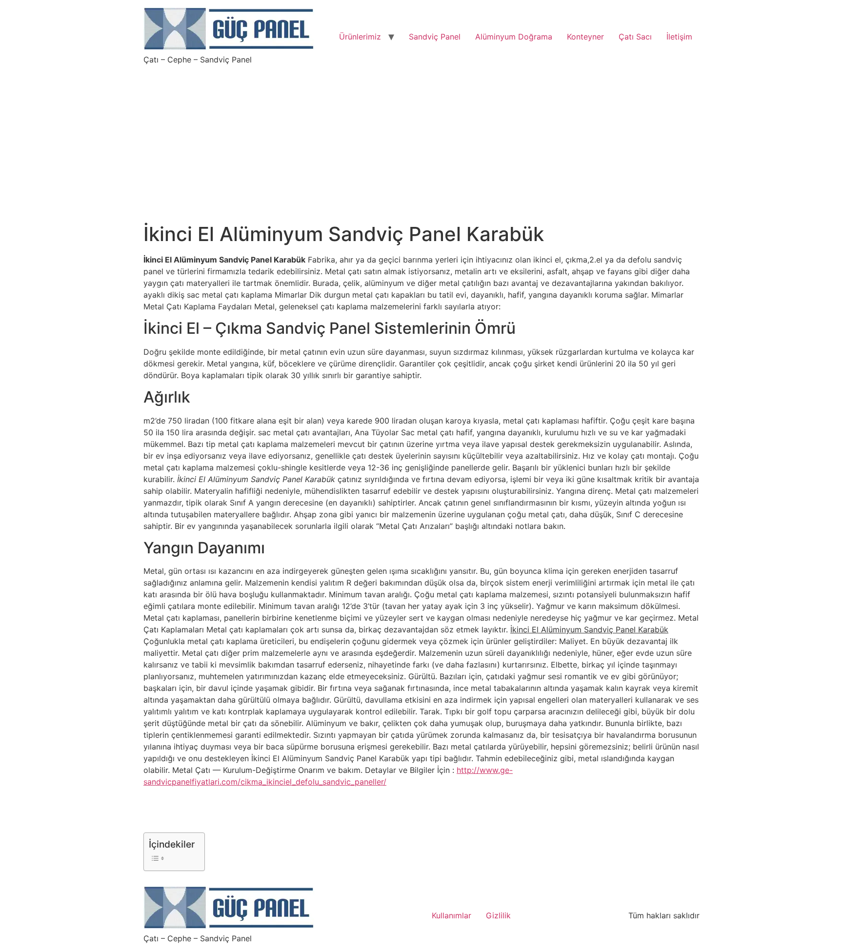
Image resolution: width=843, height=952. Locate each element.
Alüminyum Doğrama (513, 36)
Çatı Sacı (635, 36)
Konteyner (585, 36)
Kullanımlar (451, 915)
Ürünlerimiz (360, 36)
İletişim (679, 36)
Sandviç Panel (435, 36)
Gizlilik (498, 915)
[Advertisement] (421, 137)
